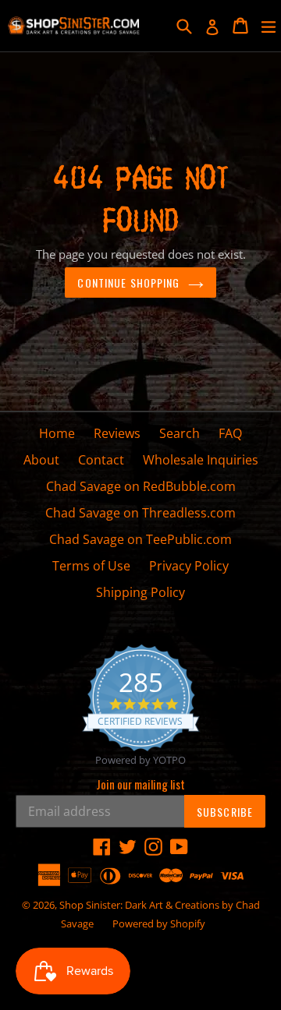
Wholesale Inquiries (200, 459)
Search (179, 433)
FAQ (230, 433)
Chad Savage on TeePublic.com (140, 539)
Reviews (117, 433)
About (41, 459)
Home (57, 433)
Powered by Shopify (158, 923)
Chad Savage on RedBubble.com (141, 486)
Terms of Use (91, 565)
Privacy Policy (189, 565)
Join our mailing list (140, 784)
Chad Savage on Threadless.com (140, 512)
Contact (101, 459)
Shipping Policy (140, 592)
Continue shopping (128, 282)
